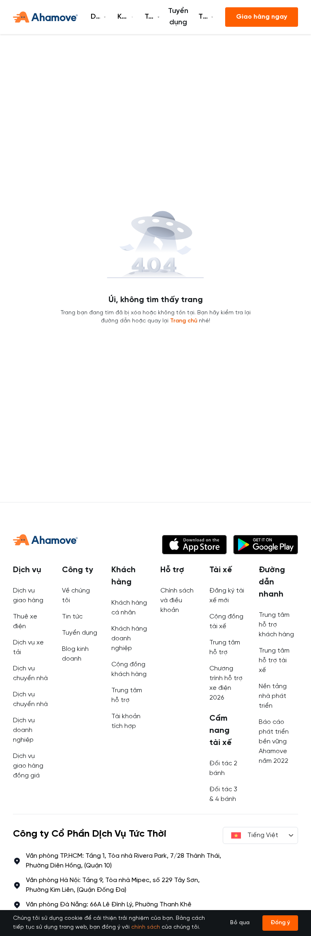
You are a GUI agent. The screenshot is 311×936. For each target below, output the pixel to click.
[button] (194, 544)
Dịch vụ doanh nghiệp (24, 730)
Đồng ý (280, 923)
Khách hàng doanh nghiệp (129, 638)
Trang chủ (183, 321)
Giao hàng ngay (261, 16)
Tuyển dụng (178, 16)
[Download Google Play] (265, 544)
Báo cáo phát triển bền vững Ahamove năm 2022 (274, 741)
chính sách (145, 927)
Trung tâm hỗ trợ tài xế (274, 660)
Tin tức (72, 616)
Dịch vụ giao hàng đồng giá (28, 766)
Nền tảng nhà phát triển (273, 696)
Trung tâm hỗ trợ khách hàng (276, 625)
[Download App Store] (194, 544)
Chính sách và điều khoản (177, 600)
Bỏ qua (239, 923)
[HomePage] (45, 17)
